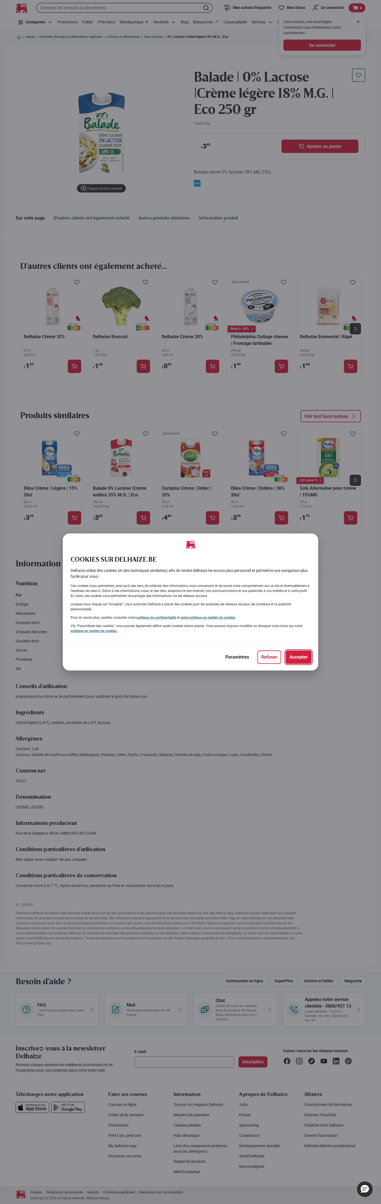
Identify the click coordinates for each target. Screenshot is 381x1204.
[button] (365, 1189)
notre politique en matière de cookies (207, 618)
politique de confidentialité (156, 618)
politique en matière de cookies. (94, 631)
